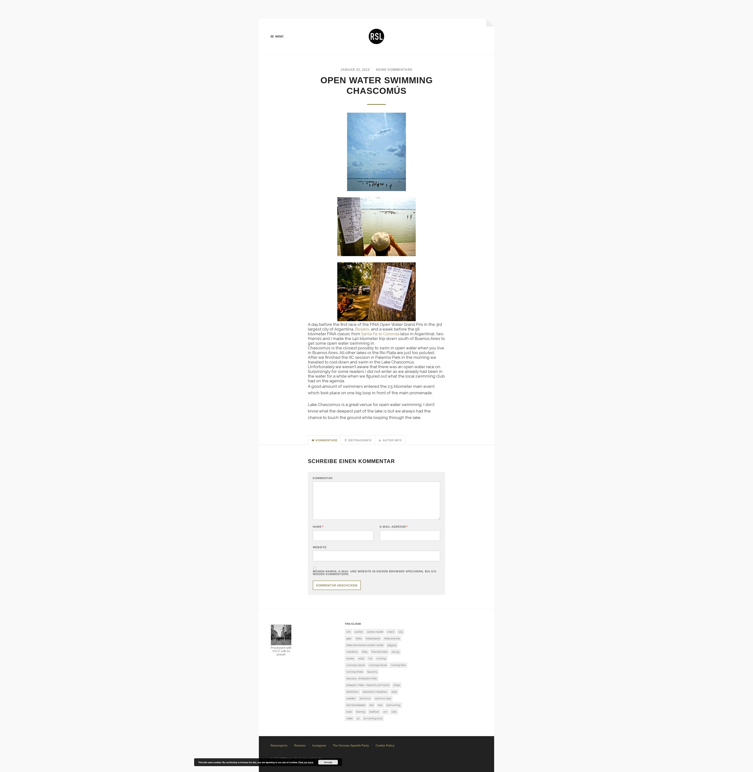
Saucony (372, 671)
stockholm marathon (375, 691)
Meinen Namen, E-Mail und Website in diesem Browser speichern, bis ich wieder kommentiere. (374, 573)
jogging (391, 645)
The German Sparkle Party (351, 745)
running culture (355, 665)
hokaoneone (373, 638)
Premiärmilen (379, 651)
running (381, 658)
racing (395, 651)
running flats (398, 665)
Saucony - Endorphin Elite (361, 678)
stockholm (352, 691)
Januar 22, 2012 (355, 69)
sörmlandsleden (356, 705)
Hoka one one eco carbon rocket (364, 645)
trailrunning (393, 705)
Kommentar (323, 478)
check (390, 631)
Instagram (319, 745)
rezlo (361, 658)
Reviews (300, 745)
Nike (364, 651)
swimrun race (383, 698)
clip (400, 631)
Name (318, 526)
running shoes (354, 671)
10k (348, 631)
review (350, 658)
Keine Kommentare (394, 69)
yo (358, 718)
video (349, 718)
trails (349, 711)
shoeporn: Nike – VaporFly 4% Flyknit (367, 685)
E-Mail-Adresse (393, 526)
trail (380, 705)
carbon (359, 631)
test (372, 705)
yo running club (373, 718)
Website (319, 547)
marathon (352, 651)
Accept (328, 762)
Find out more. (306, 762)
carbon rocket (375, 631)
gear (349, 638)
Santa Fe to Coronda (380, 334)
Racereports (279, 745)
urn (385, 711)
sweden (351, 698)
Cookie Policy (385, 745)
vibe (393, 711)
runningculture (378, 665)
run (370, 658)
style (394, 691)
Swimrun (365, 698)
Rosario (362, 329)
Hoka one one (392, 638)
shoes (396, 685)
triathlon (374, 711)
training (360, 711)
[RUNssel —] (376, 36)
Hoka (359, 638)
